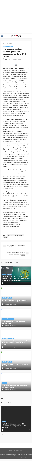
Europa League (6, 61)
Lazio (11, 61)
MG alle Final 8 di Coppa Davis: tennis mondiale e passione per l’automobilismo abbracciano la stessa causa (16, 278)
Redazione (7, 59)
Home (4, 43)
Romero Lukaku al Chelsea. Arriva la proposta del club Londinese (14, 301)
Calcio (5, 46)
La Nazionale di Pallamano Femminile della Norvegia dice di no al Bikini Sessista (15, 342)
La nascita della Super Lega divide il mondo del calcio (14, 386)
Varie (4, 421)
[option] (16, 419)
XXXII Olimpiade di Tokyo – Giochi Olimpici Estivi (13, 322)
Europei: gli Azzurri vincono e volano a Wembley (15, 365)
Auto (4, 274)
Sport (10, 46)
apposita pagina (24, 457)
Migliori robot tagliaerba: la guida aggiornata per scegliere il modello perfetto (14, 425)
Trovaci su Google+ (19, 450)
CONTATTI (11, 450)
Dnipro (20, 59)
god (5, 283)
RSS (14, 450)
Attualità (5, 319)
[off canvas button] (2, 36)
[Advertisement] (16, 17)
